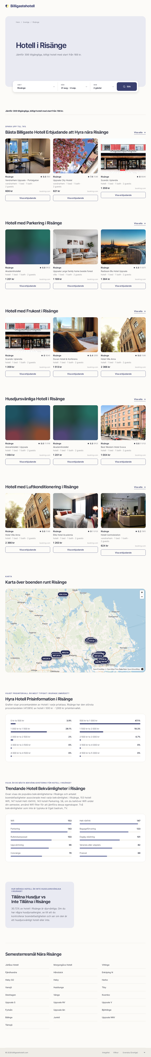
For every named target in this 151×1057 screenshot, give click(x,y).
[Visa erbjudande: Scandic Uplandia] (123, 155)
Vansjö (8, 987)
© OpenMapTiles (112, 669)
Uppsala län (59, 1010)
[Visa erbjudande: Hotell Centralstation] (123, 510)
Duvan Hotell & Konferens (65, 359)
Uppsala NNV (108, 1017)
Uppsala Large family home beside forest (73, 271)
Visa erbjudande (27, 198)
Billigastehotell (22, 6)
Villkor (115, 1052)
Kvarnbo (106, 995)
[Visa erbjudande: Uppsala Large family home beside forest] (75, 246)
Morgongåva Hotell (63, 965)
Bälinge (8, 1017)
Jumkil (57, 1017)
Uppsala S (10, 1002)
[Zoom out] (142, 596)
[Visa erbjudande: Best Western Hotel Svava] (123, 422)
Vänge (57, 995)
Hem (18, 22)
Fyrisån (8, 1010)
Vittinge (105, 965)
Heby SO (9, 980)
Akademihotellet (13, 271)
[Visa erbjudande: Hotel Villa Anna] (123, 334)
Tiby (104, 987)
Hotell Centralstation (110, 535)
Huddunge (59, 987)
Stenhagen (10, 995)
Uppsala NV (59, 1002)
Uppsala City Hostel (62, 180)
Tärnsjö (8, 1025)
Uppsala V (107, 1002)
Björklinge (106, 1010)
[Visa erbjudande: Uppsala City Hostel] (75, 155)
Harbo (105, 980)
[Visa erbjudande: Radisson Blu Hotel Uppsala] (123, 246)
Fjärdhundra (11, 972)
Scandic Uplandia (109, 180)
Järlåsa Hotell (11, 965)
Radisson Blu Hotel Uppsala (114, 271)
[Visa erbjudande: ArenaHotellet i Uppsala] (27, 422)
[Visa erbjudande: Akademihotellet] (27, 246)
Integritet (106, 1052)
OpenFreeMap (99, 669)
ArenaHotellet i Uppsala (16, 447)
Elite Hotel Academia (63, 535)
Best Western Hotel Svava (113, 447)
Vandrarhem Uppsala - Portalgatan (22, 180)
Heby (56, 980)
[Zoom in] (142, 592)
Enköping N (107, 972)
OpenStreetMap (133, 669)
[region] (75, 630)
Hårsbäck (58, 972)
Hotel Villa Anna (108, 359)
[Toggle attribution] (142, 669)
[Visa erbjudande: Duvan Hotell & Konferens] (75, 334)
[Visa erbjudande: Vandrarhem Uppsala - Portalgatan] (27, 155)
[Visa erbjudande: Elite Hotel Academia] (75, 510)
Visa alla (140, 132)
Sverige (26, 22)
